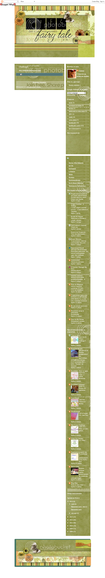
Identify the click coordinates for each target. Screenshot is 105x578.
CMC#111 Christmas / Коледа (82, 401)
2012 (71, 520)
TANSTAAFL (75, 260)
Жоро (71, 174)
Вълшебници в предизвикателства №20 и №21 (83, 457)
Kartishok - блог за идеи (79, 371)
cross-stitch (72, 120)
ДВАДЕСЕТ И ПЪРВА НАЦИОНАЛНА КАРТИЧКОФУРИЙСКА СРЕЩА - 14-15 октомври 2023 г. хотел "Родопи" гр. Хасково (79, 358)
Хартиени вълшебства (79, 452)
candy (71, 117)
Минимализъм (76, 270)
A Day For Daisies (77, 438)
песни (71, 108)
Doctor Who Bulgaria (76, 163)
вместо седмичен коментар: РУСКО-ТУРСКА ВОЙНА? (77, 288)
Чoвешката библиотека (77, 186)
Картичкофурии (74, 180)
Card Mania (75, 398)
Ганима (81, 71)
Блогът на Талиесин (78, 232)
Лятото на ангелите (77, 262)
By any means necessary (79, 306)
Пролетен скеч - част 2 (79, 506)
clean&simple (75, 411)
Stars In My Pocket (77, 319)
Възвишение (75, 314)
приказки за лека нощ (77, 111)
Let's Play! (82, 440)
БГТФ (71, 166)
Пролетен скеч (76, 509)
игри (70, 102)
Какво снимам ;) (75, 85)
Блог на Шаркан (77, 284)
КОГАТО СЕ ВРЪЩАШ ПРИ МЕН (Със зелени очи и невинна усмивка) (79, 299)
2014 (71, 501)
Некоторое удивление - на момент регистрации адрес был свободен (79, 253)
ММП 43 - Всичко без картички (82, 388)
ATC (70, 114)
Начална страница (22, 60)
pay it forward (74, 128)
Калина (71, 177)
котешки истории (75, 105)
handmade (72, 123)
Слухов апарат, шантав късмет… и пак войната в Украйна (79, 209)
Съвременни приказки (79, 295)
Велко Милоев (76, 239)
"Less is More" (76, 335)
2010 (71, 526)
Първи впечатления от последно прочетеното (79, 194)
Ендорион (72, 168)
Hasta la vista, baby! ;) (78, 485)
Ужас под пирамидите (78, 234)
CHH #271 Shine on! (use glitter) (83, 428)
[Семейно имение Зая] (68, 159)
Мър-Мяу (74, 483)
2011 (71, 523)
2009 (71, 528)
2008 (71, 531)
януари (74, 513)
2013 (71, 517)
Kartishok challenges (78, 384)
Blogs (45, 60)
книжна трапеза (76, 275)
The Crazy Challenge (78, 425)
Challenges (36, 60)
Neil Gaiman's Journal (78, 225)
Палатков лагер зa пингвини (77, 311)
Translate (83, 95)
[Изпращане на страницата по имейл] (20, 74)
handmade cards (74, 125)
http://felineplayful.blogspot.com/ (30, 70)
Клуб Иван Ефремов (76, 183)
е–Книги (72, 171)
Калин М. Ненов (77, 216)
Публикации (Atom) (33, 87)
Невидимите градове (77, 321)
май (73, 504)
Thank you (74, 227)
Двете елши (75, 466)
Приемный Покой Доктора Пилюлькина (79, 248)
